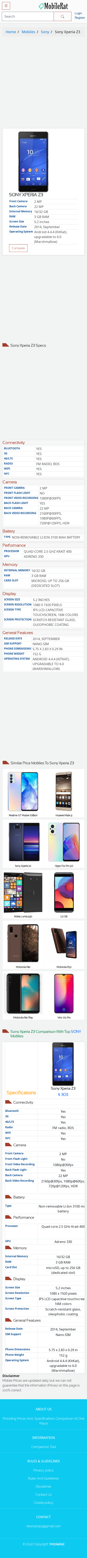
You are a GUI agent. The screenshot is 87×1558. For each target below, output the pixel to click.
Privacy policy (43, 1470)
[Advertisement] (43, 83)
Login (78, 13)
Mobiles (28, 31)
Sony (45, 31)
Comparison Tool (43, 1447)
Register (80, 17)
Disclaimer (43, 1486)
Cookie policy (43, 1503)
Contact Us (43, 1495)
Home (11, 31)
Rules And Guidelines (43, 1478)
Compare (18, 248)
